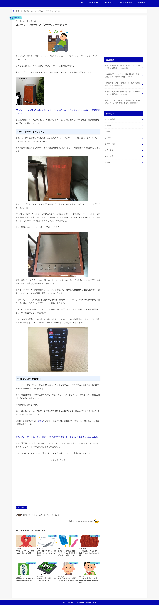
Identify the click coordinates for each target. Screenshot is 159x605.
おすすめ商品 (22, 507)
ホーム (83, 2)
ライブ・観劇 (110, 144)
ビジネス (108, 138)
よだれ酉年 (21, 3)
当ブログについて (95, 2)
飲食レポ (108, 162)
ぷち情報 (108, 125)
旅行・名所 (109, 150)
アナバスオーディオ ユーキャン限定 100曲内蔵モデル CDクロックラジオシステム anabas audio (56, 437)
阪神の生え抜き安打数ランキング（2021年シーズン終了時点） (122, 67)
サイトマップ (109, 2)
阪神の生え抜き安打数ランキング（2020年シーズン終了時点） (122, 93)
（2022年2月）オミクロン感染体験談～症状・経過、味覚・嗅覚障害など (123, 75)
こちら (40, 421)
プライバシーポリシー (125, 2)
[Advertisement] (58, 481)
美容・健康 (109, 156)
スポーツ (108, 132)
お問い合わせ (141, 2)
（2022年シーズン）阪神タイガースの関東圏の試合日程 (122, 84)
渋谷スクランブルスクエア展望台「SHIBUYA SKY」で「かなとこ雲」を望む (122, 101)
